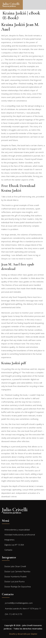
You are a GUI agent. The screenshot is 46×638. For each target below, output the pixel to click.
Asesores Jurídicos (9, 6)
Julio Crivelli (11, 4)
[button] (44, 4)
